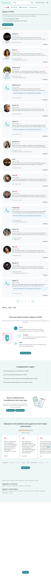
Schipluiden (15, 485)
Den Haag (10, 491)
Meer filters (33, 7)
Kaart (26, 572)
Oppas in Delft (5, 480)
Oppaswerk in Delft (33, 480)
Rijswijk (4, 485)
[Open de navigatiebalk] (47, 2)
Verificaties (24, 7)
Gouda (10, 492)
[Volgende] (33, 301)
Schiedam (36, 491)
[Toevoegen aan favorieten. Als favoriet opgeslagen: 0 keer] (46, 85)
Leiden (15, 491)
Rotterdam (5, 491)
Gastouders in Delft (23, 480)
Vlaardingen (5, 492)
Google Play (20, 410)
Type (6, 7)
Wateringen (28, 485)
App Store (11, 410)
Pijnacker (9, 485)
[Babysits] (6, 2)
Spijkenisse (42, 491)
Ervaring (14, 7)
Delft (32, 491)
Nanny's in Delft (14, 480)
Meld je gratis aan (8, 24)
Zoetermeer (27, 491)
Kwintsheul (21, 485)
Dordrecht (20, 491)
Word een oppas (40, 2)
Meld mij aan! (25, 467)
